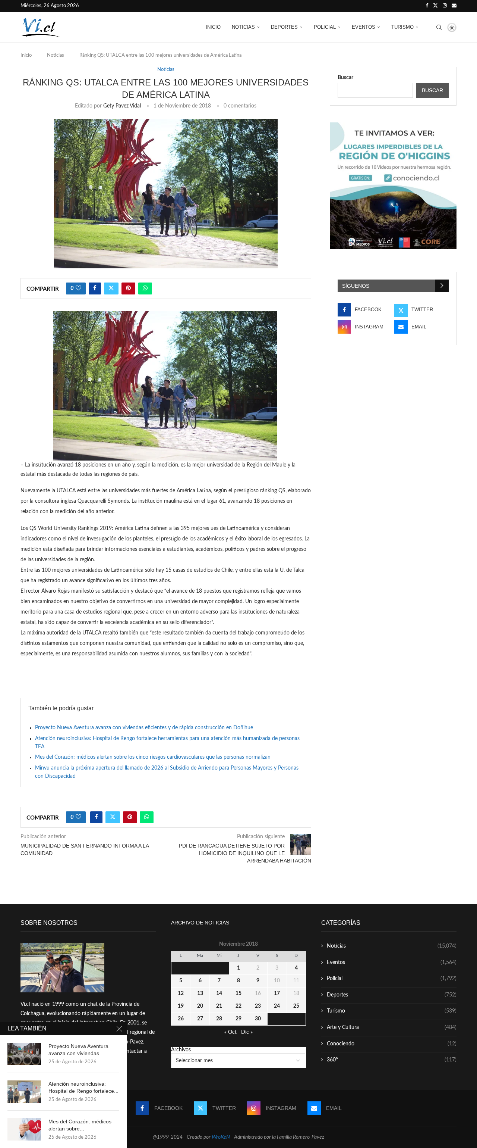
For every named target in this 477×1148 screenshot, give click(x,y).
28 (219, 1018)
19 (181, 1006)
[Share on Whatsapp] (145, 288)
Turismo (402, 27)
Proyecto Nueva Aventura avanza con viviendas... (78, 1049)
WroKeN (221, 1137)
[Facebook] (427, 6)
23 (258, 1006)
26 (181, 1018)
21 (219, 1006)
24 (277, 1006)
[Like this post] (78, 288)
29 (238, 1018)
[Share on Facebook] (95, 288)
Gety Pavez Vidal (122, 106)
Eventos (363, 27)
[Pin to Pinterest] (128, 288)
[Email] (454, 6)
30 (258, 1018)
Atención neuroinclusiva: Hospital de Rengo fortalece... (83, 1087)
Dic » (247, 1032)
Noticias (243, 27)
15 (238, 993)
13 (200, 993)
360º (392, 1060)
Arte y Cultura (392, 1027)
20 (200, 1006)
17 (277, 993)
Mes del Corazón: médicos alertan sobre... (79, 1125)
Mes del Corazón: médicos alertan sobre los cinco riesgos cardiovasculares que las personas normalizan (153, 757)
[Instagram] (445, 6)
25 (296, 1006)
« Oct (230, 1032)
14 (219, 993)
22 (238, 1006)
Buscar (345, 77)
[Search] (439, 27)
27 (200, 1018)
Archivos (181, 1049)
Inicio (213, 27)
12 (181, 993)
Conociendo (392, 1043)
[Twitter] (435, 6)
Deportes (284, 27)
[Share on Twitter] (111, 288)
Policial (325, 27)
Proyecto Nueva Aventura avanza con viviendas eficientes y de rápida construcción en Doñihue (144, 727)
